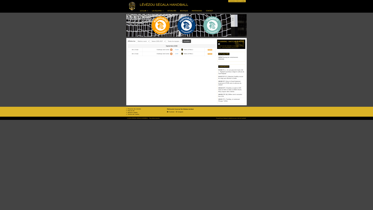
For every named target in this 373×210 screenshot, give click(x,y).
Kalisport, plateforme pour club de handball (234, 118)
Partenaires (197, 11)
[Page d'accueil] (132, 6)
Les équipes (157, 11)
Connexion (232, 1)
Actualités (171, 11)
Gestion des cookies (133, 114)
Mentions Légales (133, 112)
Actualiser (187, 41)
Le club (143, 11)
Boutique (184, 11)
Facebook (171, 112)
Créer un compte (240, 1)
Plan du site (131, 110)
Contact (209, 11)
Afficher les (132, 41)
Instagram (180, 112)
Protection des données (134, 109)
